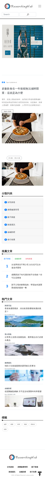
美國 (25, 424)
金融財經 (10, 232)
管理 (18, 424)
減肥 (5, 424)
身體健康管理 (12, 210)
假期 (5, 429)
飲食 (3, 82)
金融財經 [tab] (18, 259)
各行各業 (10, 240)
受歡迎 (33, 424)
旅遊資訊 (10, 225)
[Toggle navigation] (39, 6)
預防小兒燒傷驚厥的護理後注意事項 (20, 366)
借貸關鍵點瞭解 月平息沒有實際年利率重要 (23, 391)
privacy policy (30, 475)
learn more (7, 111)
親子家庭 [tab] (7, 259)
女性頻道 (10, 202)
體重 (12, 424)
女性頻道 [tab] (28, 259)
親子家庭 (10, 217)
